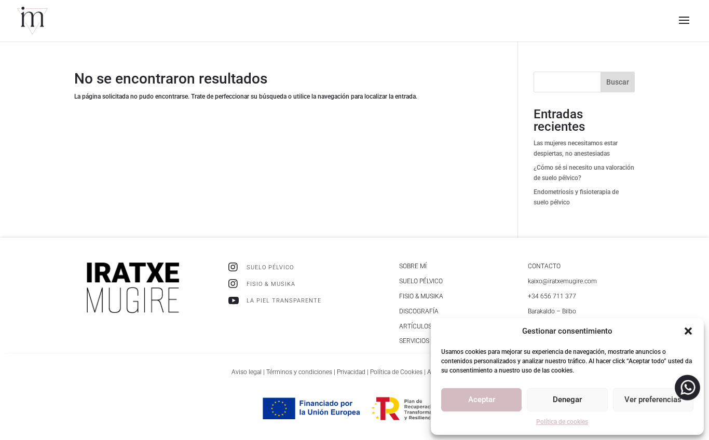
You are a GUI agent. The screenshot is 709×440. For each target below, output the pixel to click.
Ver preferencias (652, 399)
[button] (688, 331)
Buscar (617, 82)
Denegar (567, 399)
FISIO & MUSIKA (271, 284)
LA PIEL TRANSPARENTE (284, 300)
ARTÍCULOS (415, 326)
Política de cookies (562, 421)
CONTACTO (544, 266)
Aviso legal (246, 372)
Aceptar (481, 399)
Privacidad (352, 372)
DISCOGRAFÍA (419, 311)
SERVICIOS (414, 341)
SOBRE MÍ (413, 266)
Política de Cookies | (398, 372)
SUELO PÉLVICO (270, 267)
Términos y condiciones (299, 372)
